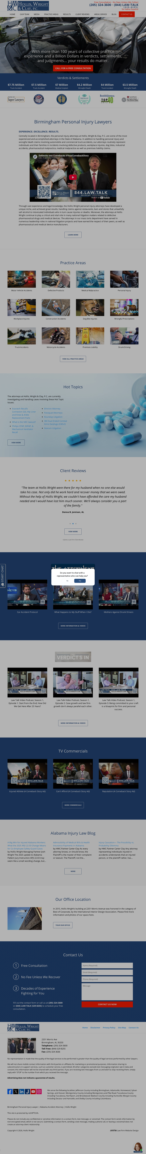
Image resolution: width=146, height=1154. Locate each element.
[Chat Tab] (73, 577)
